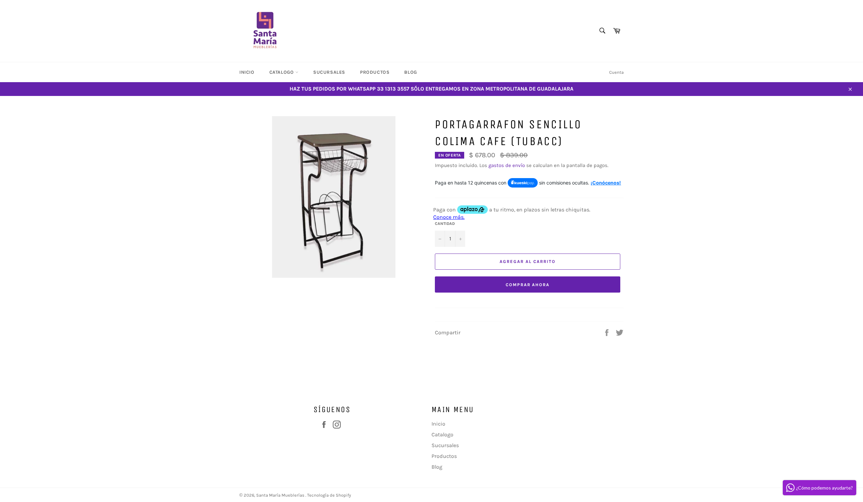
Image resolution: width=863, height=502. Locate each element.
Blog (410, 72)
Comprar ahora (527, 284)
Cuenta (616, 72)
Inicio (247, 72)
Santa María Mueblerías (280, 495)
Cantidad (445, 223)
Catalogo (282, 72)
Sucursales (329, 72)
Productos (374, 72)
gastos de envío (506, 165)
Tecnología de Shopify (329, 495)
